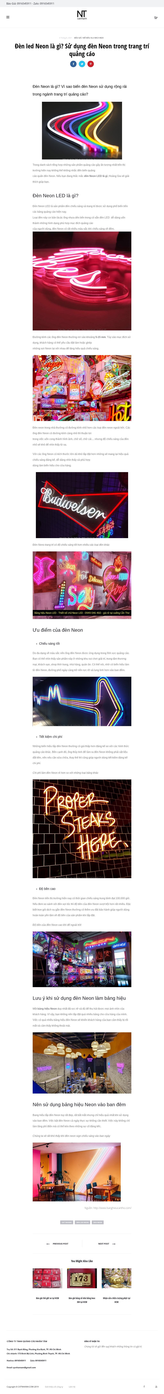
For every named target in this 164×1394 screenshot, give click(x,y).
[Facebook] (144, 1387)
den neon (97, 1222)
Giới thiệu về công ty (54, 1386)
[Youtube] (156, 1387)
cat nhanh (67, 1222)
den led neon (82, 1222)
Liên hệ (72, 1386)
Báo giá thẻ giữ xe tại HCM (47, 1298)
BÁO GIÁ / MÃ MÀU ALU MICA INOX (88, 38)
